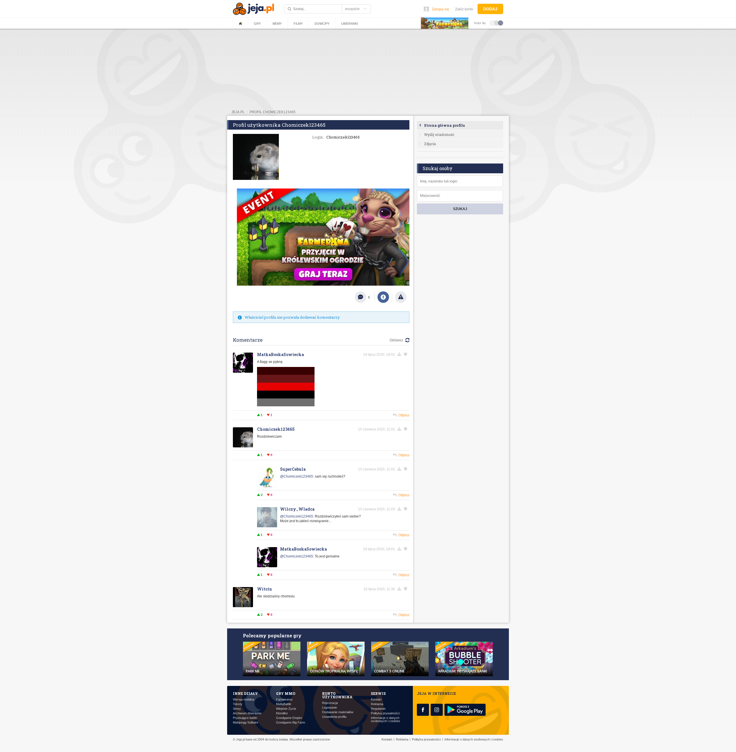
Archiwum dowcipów (247, 713)
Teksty (237, 704)
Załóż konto (464, 9)
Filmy (298, 23)
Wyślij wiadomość (439, 134)
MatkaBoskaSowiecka (280, 354)
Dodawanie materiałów (337, 712)
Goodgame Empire (289, 718)
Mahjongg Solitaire (245, 722)
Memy (277, 23)
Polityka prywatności (385, 713)
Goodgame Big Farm (290, 722)
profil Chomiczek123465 (273, 112)
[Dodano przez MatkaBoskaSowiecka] (286, 405)
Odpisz (403, 415)
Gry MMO (285, 693)
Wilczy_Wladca (297, 509)
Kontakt (376, 699)
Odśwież (396, 340)
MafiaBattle (283, 704)
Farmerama (284, 699)
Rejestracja (330, 703)
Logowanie (329, 707)
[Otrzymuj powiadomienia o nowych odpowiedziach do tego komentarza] (406, 354)
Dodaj (490, 9)
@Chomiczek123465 (296, 476)
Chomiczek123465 (276, 429)
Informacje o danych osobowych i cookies (385, 719)
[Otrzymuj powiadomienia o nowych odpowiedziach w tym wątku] (406, 429)
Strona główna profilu (444, 125)
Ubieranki (349, 23)
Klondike (282, 713)
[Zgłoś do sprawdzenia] (400, 297)
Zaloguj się (440, 9)
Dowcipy (322, 23)
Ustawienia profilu (334, 716)
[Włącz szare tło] (496, 22)
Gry (257, 23)
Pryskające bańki (245, 718)
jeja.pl (238, 112)
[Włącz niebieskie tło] (500, 22)
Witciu (264, 589)
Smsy (237, 708)
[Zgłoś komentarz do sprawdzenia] (400, 354)
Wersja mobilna (243, 699)
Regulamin (378, 708)
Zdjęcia (430, 143)
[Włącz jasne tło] (492, 22)
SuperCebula (293, 469)
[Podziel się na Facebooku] (383, 297)
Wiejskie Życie (286, 708)
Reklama (377, 704)
